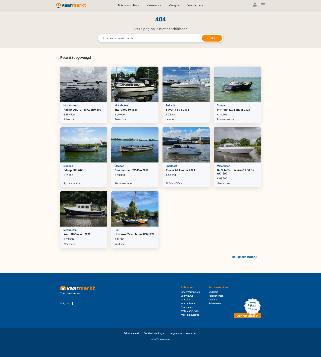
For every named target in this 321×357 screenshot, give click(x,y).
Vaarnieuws (154, 5)
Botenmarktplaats (128, 5)
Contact (212, 299)
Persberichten (216, 295)
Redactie (213, 291)
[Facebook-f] (72, 303)
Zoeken (212, 38)
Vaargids (174, 5)
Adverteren (214, 303)
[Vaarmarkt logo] (71, 5)
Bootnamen (187, 307)
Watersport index (190, 310)
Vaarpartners (195, 5)
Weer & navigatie (190, 314)
